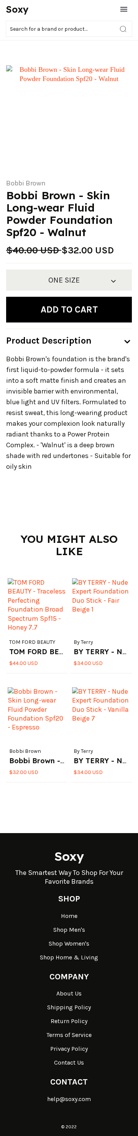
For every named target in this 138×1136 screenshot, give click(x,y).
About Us (69, 993)
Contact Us (69, 1062)
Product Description (49, 340)
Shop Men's (69, 929)
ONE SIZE (64, 280)
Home (69, 915)
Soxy (17, 9)
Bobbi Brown (26, 183)
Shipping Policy (69, 1007)
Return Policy (69, 1021)
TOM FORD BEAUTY (32, 642)
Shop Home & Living (69, 957)
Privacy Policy (69, 1048)
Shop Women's (69, 943)
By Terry (83, 642)
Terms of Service (69, 1034)
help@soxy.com (69, 1099)
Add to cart (69, 309)
